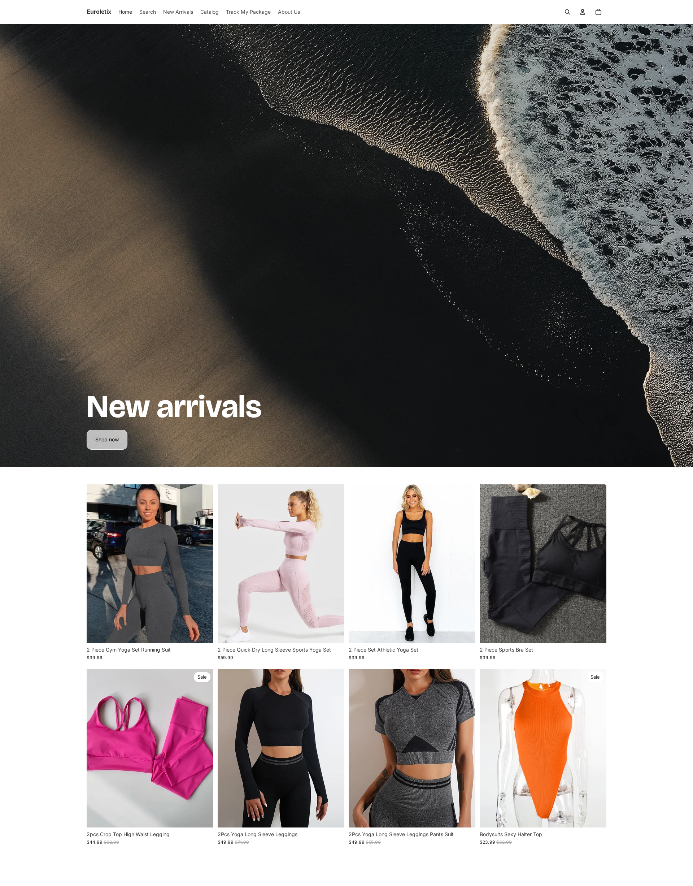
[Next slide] (202, 563)
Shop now (107, 439)
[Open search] (567, 12)
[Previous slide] (97, 563)
